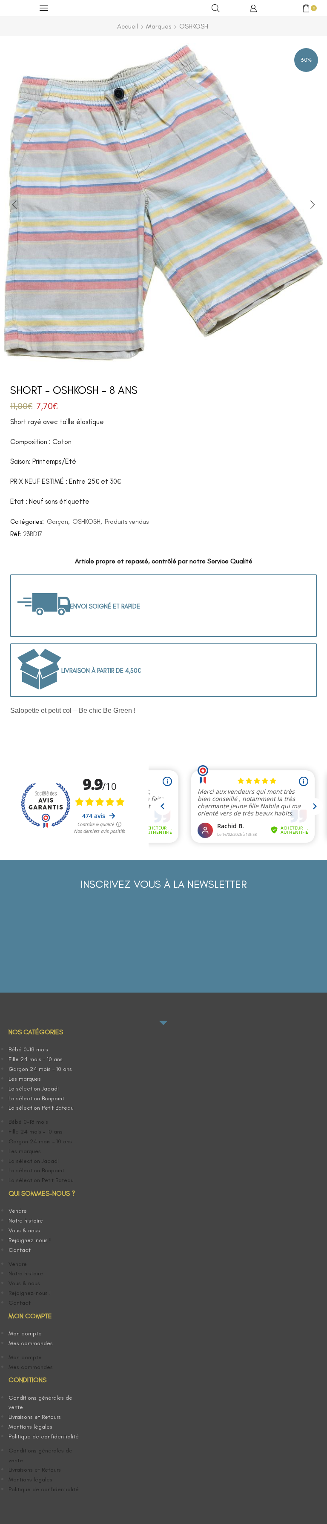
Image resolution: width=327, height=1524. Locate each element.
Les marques (25, 1078)
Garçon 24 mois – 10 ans (40, 1069)
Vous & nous (24, 1230)
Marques (158, 26)
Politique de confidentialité (44, 1436)
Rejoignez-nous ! (30, 1240)
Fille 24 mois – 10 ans (36, 1059)
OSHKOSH (193, 26)
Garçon (57, 521)
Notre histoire (26, 1220)
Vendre (18, 1210)
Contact (20, 1250)
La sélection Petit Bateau (41, 1107)
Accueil (127, 26)
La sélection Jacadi (34, 1088)
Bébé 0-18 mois (28, 1049)
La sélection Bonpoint (36, 1098)
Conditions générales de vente (40, 1402)
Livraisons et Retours (35, 1417)
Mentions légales (30, 1426)
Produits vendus (127, 521)
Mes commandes (31, 1343)
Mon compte (25, 1333)
